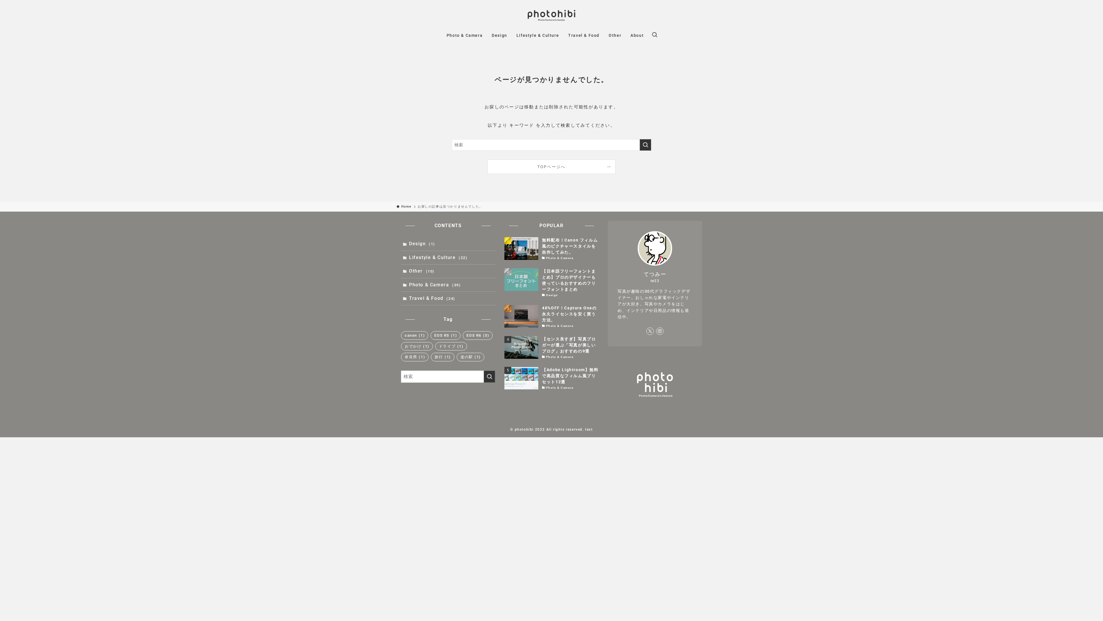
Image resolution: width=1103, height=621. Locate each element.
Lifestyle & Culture (438, 257)
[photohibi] (551, 15)
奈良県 (415, 357)
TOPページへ (551, 166)
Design (422, 243)
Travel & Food (432, 298)
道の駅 (470, 357)
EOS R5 (445, 335)
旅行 (443, 357)
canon (415, 335)
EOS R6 (477, 335)
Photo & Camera (435, 285)
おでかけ (417, 346)
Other (422, 271)
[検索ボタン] (654, 35)
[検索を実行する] (645, 145)
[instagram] (660, 331)
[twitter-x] (650, 331)
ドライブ (451, 346)
